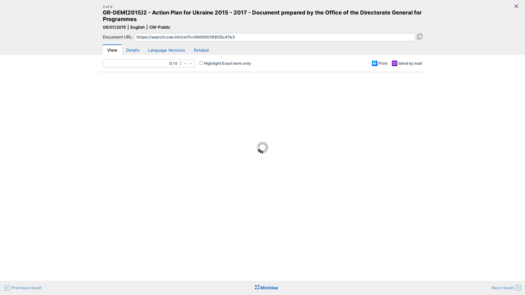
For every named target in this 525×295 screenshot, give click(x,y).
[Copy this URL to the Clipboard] (419, 37)
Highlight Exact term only (227, 63)
